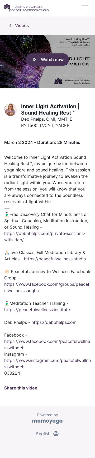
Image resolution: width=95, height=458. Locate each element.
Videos (18, 25)
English (47, 433)
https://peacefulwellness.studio (55, 258)
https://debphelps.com (54, 322)
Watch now (47, 59)
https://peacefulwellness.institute (37, 309)
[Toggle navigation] (85, 8)
